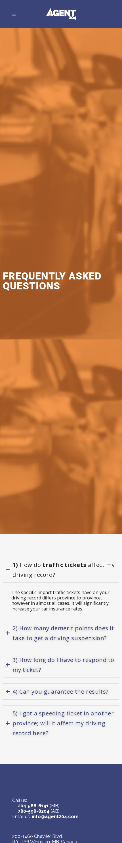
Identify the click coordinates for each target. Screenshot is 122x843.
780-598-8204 (33, 811)
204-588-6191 (33, 805)
